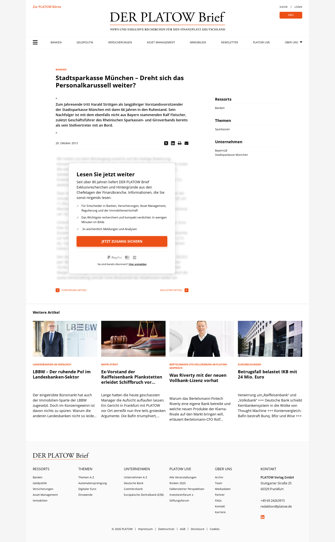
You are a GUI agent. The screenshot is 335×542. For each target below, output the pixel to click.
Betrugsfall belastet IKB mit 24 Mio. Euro (267, 374)
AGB (182, 529)
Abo (291, 15)
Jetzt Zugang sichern (122, 241)
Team (218, 483)
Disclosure (197, 529)
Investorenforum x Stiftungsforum (181, 497)
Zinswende (85, 495)
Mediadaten (223, 489)
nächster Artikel (171, 290)
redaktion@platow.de (276, 506)
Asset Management (161, 42)
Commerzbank (133, 489)
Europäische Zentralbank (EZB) (144, 495)
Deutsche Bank (133, 483)
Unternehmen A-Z (135, 477)
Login (298, 7)
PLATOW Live (261, 42)
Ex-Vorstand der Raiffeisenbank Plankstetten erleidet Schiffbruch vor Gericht (131, 379)
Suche (284, 7)
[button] (166, 143)
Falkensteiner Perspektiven (186, 489)
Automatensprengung (92, 483)
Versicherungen (120, 42)
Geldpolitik (85, 42)
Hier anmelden (138, 264)
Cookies (215, 529)
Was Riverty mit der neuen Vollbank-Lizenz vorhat (197, 377)
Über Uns (291, 42)
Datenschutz (166, 529)
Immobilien (198, 42)
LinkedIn (262, 517)
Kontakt (220, 506)
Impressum (145, 529)
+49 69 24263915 (273, 500)
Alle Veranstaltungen (183, 477)
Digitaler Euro (87, 489)
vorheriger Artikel (74, 290)
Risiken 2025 (177, 483)
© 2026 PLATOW (122, 529)
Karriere (220, 512)
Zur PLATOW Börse (47, 7)
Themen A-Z (86, 477)
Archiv (219, 477)
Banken (56, 42)
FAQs (218, 500)
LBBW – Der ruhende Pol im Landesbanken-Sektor (62, 374)
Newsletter (229, 42)
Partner (220, 495)
